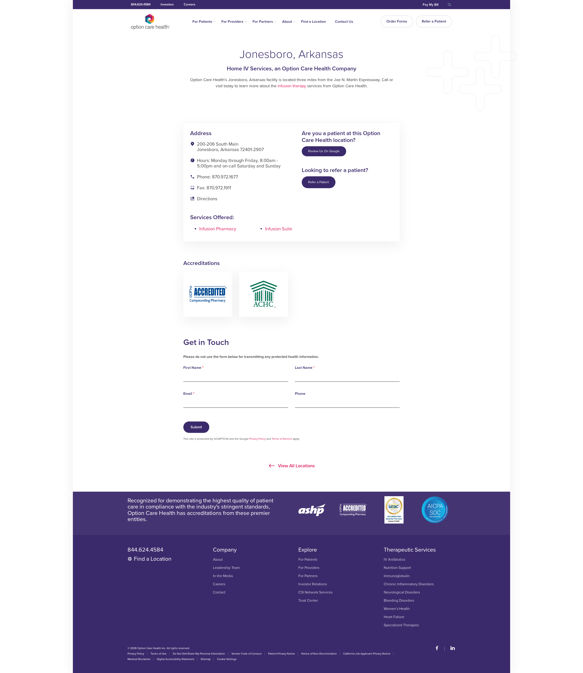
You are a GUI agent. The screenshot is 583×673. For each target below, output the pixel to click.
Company (225, 549)
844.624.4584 (141, 4)
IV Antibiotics (394, 559)
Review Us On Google (324, 151)
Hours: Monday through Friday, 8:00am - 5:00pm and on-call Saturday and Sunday (239, 163)
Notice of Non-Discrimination (319, 653)
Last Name (305, 367)
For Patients (202, 21)
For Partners (263, 21)
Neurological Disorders (402, 592)
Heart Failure (394, 617)
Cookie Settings (227, 659)
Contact (219, 592)
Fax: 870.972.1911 (214, 188)
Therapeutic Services (410, 549)
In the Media (223, 576)
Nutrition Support (397, 568)
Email (188, 393)
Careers (189, 4)
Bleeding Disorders (399, 601)
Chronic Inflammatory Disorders (409, 584)
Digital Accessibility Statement (175, 659)
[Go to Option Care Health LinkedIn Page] (450, 648)
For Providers (232, 21)
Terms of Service (282, 438)
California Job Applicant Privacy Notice (366, 653)
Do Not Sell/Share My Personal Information (199, 653)
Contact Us (344, 21)
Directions (207, 199)
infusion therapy (292, 85)
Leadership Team (226, 568)
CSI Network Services (315, 592)
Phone (300, 393)
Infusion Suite (278, 229)
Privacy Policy (257, 438)
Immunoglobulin (397, 576)
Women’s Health (397, 609)
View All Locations (296, 465)
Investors (167, 4)
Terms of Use (158, 653)
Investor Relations (312, 584)
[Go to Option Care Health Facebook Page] (439, 648)
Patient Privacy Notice (281, 653)
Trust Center (308, 601)
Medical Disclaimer (139, 659)
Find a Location (313, 21)
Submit (196, 427)
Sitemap (206, 659)
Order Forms (396, 21)
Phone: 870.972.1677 (217, 177)
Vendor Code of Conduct (246, 653)
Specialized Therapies (401, 625)
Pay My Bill (430, 5)
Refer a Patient (434, 21)
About (287, 21)
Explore (307, 549)
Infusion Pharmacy (217, 229)
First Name (193, 367)
